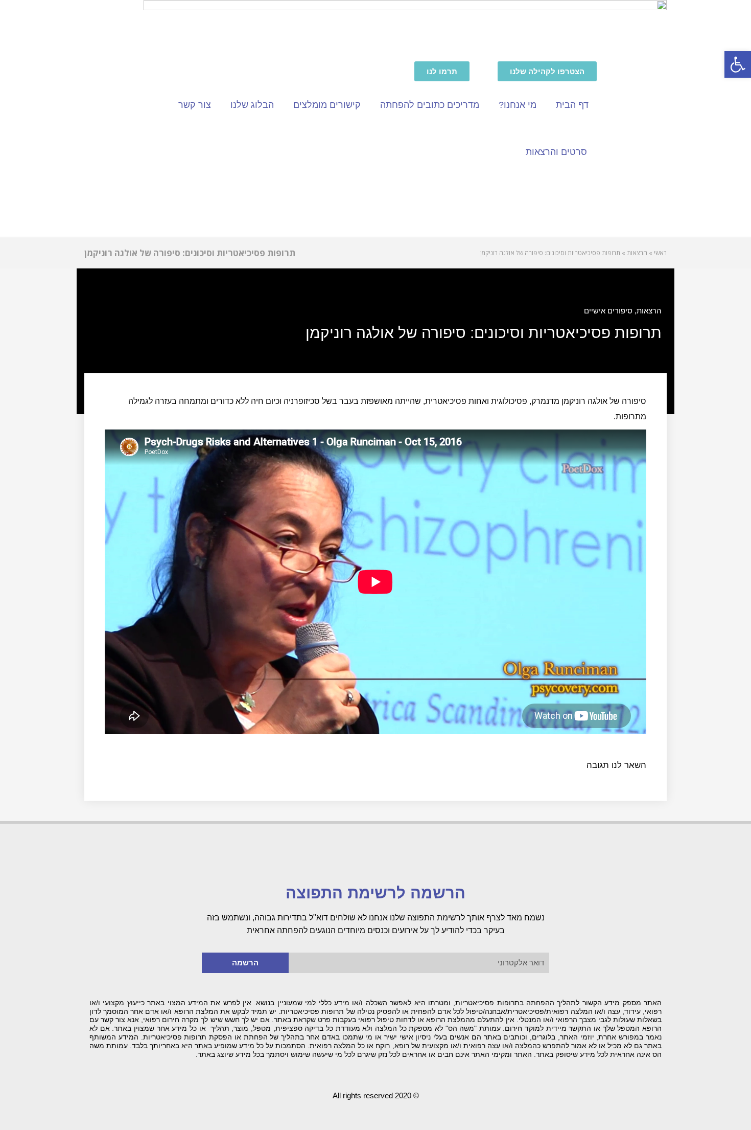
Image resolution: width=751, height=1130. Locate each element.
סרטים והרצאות (556, 152)
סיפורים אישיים (608, 310)
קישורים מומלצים (327, 105)
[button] (737, 64)
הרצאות (649, 310)
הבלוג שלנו (252, 105)
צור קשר (194, 105)
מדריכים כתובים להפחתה (429, 105)
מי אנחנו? (517, 105)
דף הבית (572, 105)
